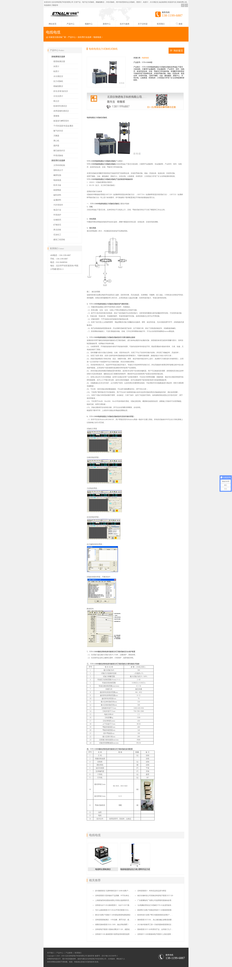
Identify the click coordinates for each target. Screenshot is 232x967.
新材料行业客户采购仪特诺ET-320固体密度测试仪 (156, 910)
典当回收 (57, 230)
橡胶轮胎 (57, 175)
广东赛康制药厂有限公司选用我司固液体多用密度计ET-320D (160, 900)
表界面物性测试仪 (61, 111)
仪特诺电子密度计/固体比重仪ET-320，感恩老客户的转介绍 (117, 929)
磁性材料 (57, 195)
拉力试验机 (58, 81)
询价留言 (178, 50)
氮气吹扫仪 (58, 131)
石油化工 (57, 235)
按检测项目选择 (58, 57)
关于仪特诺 (143, 24)
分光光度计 (58, 96)
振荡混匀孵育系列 (61, 121)
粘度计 (56, 71)
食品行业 (57, 210)
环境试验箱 (58, 155)
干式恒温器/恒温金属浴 (63, 126)
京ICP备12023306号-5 (110, 956)
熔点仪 (56, 101)
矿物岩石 (57, 225)
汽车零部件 (58, 205)
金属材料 (57, 200)
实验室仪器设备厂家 (57, 37)
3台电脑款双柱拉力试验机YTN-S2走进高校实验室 (156, 905)
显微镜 (56, 116)
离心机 (56, 141)
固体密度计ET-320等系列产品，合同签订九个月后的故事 (158, 929)
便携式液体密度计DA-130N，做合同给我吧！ (112, 924)
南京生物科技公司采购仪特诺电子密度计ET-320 (155, 895)
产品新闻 (68, 953)
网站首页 (52, 24)
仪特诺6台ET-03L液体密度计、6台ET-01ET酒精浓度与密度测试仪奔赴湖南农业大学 (126, 905)
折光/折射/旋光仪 (60, 91)
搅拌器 (56, 146)
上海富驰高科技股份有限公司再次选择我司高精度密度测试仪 (118, 900)
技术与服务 (125, 24)
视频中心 (89, 24)
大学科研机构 (59, 165)
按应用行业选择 (84, 37)
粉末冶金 (57, 185)
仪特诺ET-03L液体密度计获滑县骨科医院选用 (112, 934)
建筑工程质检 (59, 240)
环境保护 (57, 215)
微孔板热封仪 (59, 151)
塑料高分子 (58, 170)
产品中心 (70, 24)
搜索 (180, 24)
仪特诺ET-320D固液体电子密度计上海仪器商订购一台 (157, 934)
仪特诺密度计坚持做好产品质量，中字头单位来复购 (114, 895)
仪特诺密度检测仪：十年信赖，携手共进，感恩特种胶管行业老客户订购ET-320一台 (126, 920)
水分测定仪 (58, 76)
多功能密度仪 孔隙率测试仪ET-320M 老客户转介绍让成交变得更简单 (121, 891)
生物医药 (57, 220)
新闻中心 (107, 24)
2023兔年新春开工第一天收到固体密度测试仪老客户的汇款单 (160, 924)
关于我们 (50, 953)
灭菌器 (56, 136)
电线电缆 (97, 37)
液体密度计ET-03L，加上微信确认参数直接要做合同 (157, 920)
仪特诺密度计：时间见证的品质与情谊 (151, 891)
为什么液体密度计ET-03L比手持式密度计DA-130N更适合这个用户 (120, 910)
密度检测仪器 (59, 61)
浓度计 (56, 66)
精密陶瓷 (57, 190)
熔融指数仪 (58, 86)
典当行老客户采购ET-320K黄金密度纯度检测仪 (112, 915)
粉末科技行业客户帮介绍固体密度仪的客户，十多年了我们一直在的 (162, 915)
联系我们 (161, 24)
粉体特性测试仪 (60, 106)
